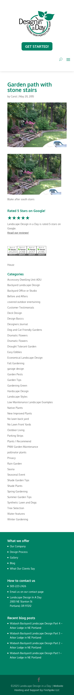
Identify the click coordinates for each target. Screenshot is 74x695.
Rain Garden (14, 463)
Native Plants (15, 407)
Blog (12, 563)
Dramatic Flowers (17, 335)
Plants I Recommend (19, 441)
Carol (14, 96)
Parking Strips (15, 435)
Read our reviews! (18, 232)
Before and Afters (17, 296)
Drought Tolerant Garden (21, 346)
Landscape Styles (17, 396)
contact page (36, 591)
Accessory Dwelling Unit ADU (24, 279)
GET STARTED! (37, 46)
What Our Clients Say (22, 568)
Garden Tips (14, 379)
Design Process (19, 551)
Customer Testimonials (20, 307)
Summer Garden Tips (19, 497)
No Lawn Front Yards (19, 424)
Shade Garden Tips (18, 480)
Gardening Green (17, 385)
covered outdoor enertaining (23, 301)
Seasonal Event (16, 474)
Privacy (11, 457)
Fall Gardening (15, 363)
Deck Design (14, 312)
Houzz (10, 264)
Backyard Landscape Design (23, 285)
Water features (16, 513)
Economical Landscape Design (25, 357)
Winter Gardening (17, 519)
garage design (15, 368)
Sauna (11, 469)
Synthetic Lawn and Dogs (22, 502)
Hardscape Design (18, 391)
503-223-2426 (18, 586)
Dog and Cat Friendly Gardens (24, 329)
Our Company (18, 546)
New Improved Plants (19, 413)
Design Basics (15, 318)
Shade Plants (14, 485)
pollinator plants (16, 452)
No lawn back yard (18, 418)
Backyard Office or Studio (22, 290)
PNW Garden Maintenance (22, 446)
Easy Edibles (14, 352)
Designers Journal (17, 324)
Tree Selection (15, 508)
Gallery (14, 557)
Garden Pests (15, 374)
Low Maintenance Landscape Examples (30, 402)
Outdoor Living (15, 430)
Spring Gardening (17, 491)
